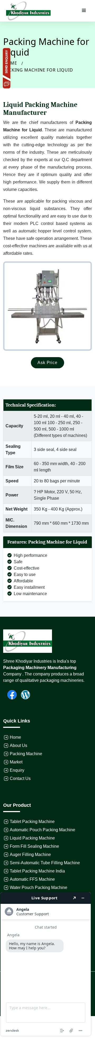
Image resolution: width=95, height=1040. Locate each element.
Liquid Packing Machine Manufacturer (40, 109)
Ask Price (47, 362)
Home (15, 737)
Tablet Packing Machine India (37, 871)
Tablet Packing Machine (32, 821)
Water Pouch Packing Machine (38, 887)
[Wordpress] (23, 694)
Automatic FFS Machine (32, 879)
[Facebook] (10, 694)
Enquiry (17, 770)
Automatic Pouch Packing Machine (42, 830)
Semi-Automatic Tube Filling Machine (45, 863)
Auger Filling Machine (30, 854)
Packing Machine (26, 753)
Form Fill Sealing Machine (34, 846)
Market (16, 762)
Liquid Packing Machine (32, 838)
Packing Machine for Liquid (38, 70)
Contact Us (20, 778)
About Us (18, 745)
